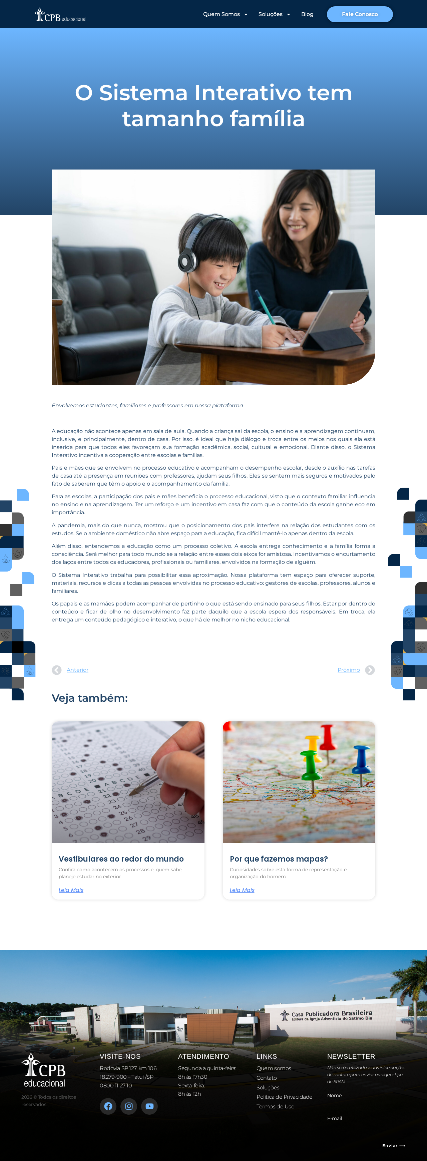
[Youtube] (149, 1106)
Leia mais (71, 890)
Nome (334, 1095)
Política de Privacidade (285, 1097)
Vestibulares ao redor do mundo (121, 859)
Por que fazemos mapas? (279, 859)
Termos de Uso (275, 1106)
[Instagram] (128, 1106)
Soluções (271, 14)
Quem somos (274, 1068)
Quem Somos (221, 14)
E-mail (334, 1118)
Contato (267, 1078)
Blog (307, 14)
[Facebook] (108, 1106)
